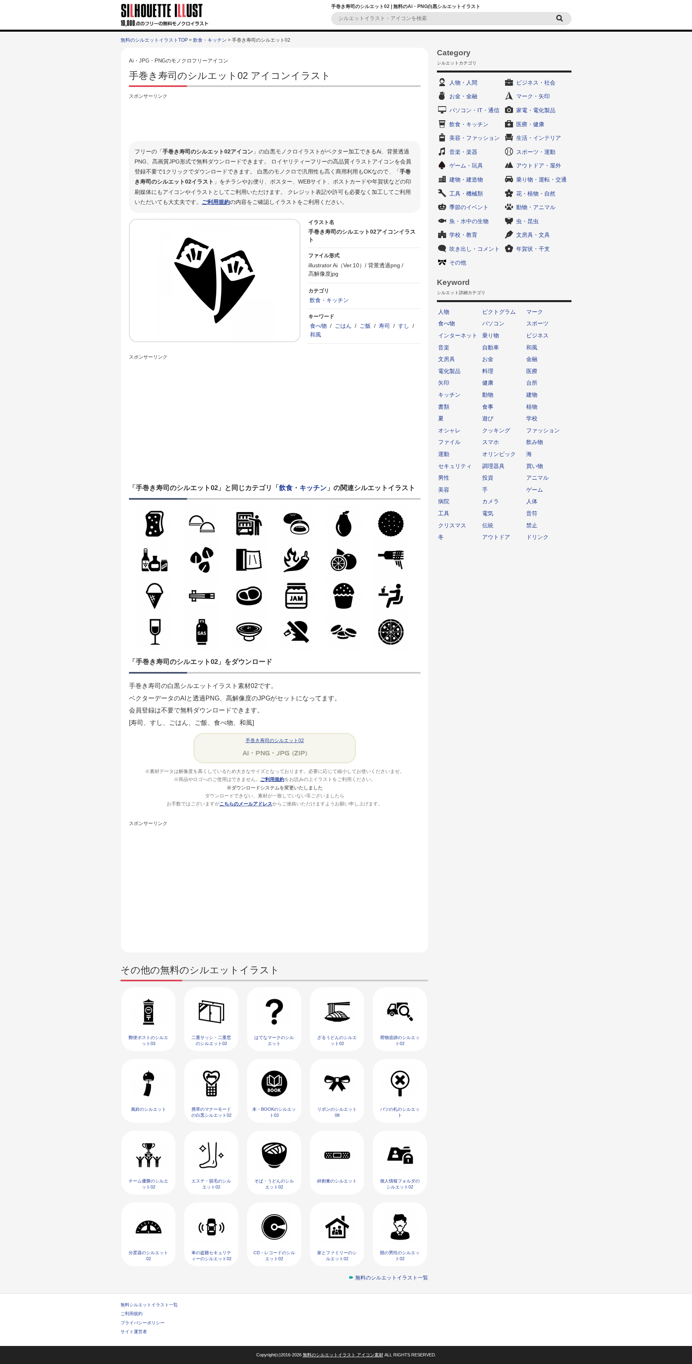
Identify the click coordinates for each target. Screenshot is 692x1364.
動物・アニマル (535, 207)
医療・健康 (530, 124)
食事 (487, 407)
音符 (531, 513)
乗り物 (490, 335)
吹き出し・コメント (474, 249)
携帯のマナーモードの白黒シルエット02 (211, 1112)
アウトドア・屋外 (538, 165)
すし (403, 326)
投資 (487, 477)
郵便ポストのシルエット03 (148, 1040)
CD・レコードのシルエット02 (274, 1255)
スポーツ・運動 (535, 152)
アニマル (537, 477)
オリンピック (499, 454)
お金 (487, 359)
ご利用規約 (216, 202)
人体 (531, 501)
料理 (487, 371)
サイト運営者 (134, 1331)
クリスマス (452, 525)
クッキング (496, 430)
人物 (443, 312)
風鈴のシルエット (148, 1109)
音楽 (443, 347)
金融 (531, 359)
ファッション (543, 430)
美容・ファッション (474, 138)
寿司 (384, 326)
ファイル (449, 442)
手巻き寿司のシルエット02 (274, 740)
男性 (443, 477)
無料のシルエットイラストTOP (154, 40)
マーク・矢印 (533, 96)
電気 (487, 513)
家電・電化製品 (535, 110)
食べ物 (318, 326)
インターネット (457, 335)
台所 (531, 382)
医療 (531, 371)
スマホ (490, 442)
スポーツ (537, 323)
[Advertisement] (274, 119)
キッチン (449, 394)
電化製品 (449, 371)
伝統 (487, 525)
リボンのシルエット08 (337, 1112)
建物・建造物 (466, 179)
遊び (487, 418)
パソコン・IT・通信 (474, 110)
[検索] (560, 18)
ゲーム (534, 489)
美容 (443, 489)
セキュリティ (455, 466)
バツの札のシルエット (400, 1112)
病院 (443, 501)
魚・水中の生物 (469, 221)
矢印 (443, 382)
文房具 (446, 359)
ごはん (343, 326)
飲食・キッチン (210, 40)
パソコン (493, 323)
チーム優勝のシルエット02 (148, 1183)
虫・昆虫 (527, 221)
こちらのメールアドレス (245, 804)
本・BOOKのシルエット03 (274, 1112)
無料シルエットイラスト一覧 (149, 1304)
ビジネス (537, 335)
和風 (315, 334)
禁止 (531, 525)
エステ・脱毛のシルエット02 (211, 1183)
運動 (443, 454)
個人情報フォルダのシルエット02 (400, 1183)
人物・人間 (463, 82)
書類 (443, 407)
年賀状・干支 (533, 249)
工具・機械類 (466, 193)
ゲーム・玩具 (466, 165)
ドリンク (537, 537)
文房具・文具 (533, 235)
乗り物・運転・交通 (541, 179)
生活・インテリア (538, 138)
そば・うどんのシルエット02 (274, 1183)
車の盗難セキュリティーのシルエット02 (211, 1255)
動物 (487, 394)
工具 (443, 513)
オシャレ (449, 430)
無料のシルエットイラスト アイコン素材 (343, 1354)
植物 (531, 407)
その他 (457, 262)
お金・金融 (463, 96)
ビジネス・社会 (535, 82)
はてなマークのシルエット (274, 1040)
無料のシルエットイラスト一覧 (391, 1278)
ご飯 (365, 326)
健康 (487, 382)
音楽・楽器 (463, 152)
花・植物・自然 (535, 193)
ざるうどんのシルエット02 (337, 1040)
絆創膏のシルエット (337, 1180)
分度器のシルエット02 (148, 1255)
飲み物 (534, 442)
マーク (534, 312)
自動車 (490, 347)
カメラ (490, 501)
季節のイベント (469, 207)
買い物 (534, 466)
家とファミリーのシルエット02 (337, 1255)
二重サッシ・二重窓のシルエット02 (211, 1040)
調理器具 (493, 466)
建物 (531, 394)
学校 (531, 418)
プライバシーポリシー (143, 1322)
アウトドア (496, 537)
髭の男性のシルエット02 (400, 1255)
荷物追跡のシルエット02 (400, 1040)
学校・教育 (463, 235)
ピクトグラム (499, 312)
